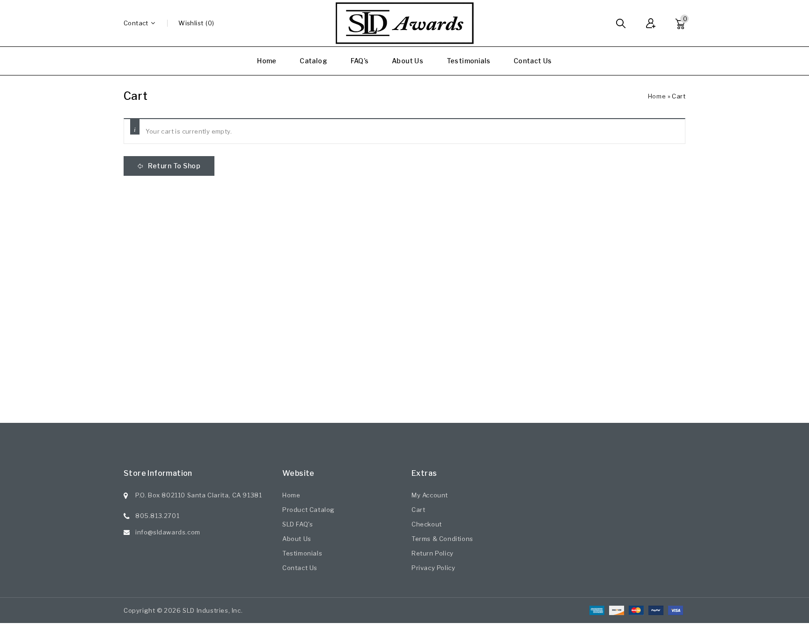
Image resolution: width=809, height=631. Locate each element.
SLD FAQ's (297, 524)
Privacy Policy (433, 567)
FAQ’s (360, 61)
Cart (418, 509)
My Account (430, 495)
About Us (407, 61)
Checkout (427, 524)
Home (267, 61)
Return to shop (174, 166)
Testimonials (469, 61)
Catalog (313, 61)
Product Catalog (308, 509)
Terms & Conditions (442, 538)
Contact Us (533, 61)
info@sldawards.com (167, 532)
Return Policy (433, 553)
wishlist (190, 23)
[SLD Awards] (404, 23)
